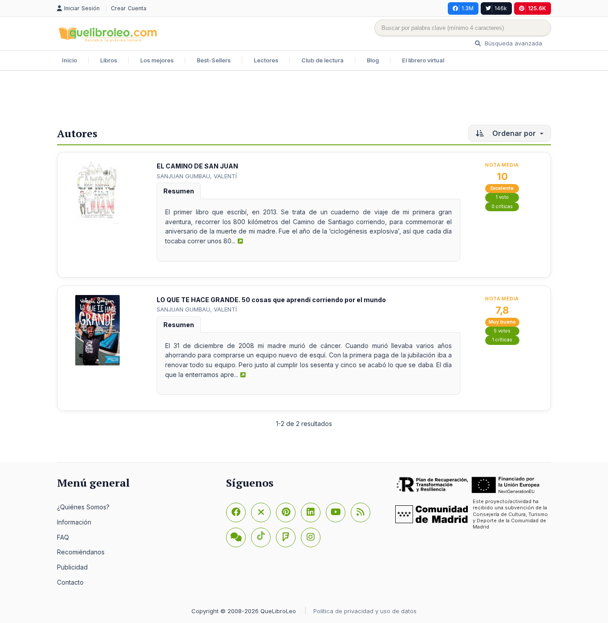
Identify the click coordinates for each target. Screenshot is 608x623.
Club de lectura (322, 60)
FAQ (63, 537)
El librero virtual (423, 60)
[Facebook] (236, 512)
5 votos (502, 331)
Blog (373, 60)
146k (501, 8)
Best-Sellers (214, 60)
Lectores (266, 60)
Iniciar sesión (82, 8)
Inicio (69, 60)
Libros (108, 60)
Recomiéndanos (81, 552)
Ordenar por (514, 133)
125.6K (537, 8)
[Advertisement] (304, 100)
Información (74, 522)
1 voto (502, 197)
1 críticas (502, 340)
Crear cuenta (128, 8)
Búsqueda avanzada (512, 43)
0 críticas (502, 206)
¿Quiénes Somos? (83, 507)
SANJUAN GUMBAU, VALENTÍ (197, 176)
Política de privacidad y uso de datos (365, 611)
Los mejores (157, 60)
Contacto (70, 582)
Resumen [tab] (178, 191)
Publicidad (72, 567)
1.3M (468, 8)
